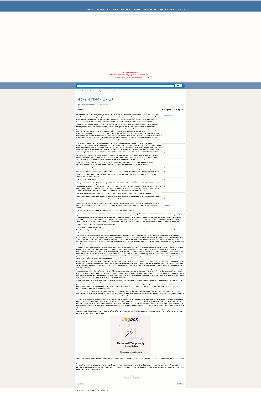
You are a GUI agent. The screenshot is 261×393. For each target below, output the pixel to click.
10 (164, 149)
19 (164, 183)
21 (164, 190)
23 (164, 198)
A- (184, 95)
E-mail (117, 104)
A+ (181, 95)
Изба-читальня (92, 91)
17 (164, 175)
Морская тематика (104, 91)
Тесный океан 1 (168, 115)
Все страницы (168, 205)
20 (164, 187)
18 (164, 179)
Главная (84, 91)
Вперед (135, 377)
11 (164, 153)
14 (164, 164)
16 (164, 171)
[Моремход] (84, 4)
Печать (113, 104)
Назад (128, 377)
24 (164, 202)
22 (164, 194)
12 (164, 156)
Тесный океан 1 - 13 (94, 99)
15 (164, 168)
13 (164, 160)
